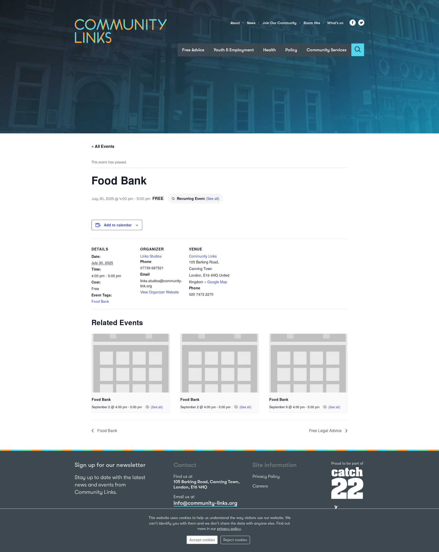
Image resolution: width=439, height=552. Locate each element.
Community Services (327, 50)
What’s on (335, 23)
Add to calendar (118, 224)
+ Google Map (215, 281)
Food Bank (100, 301)
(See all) (212, 198)
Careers (260, 486)
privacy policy (229, 528)
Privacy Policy (266, 476)
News (251, 23)
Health (269, 50)
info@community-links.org (205, 503)
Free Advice (193, 50)
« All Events (102, 146)
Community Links (203, 256)
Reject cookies (235, 540)
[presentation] (131, 363)
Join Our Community (279, 23)
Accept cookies (202, 540)
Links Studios (151, 256)
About (235, 23)
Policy (291, 50)
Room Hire (312, 23)
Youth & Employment (234, 50)
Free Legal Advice (326, 430)
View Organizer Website (159, 291)
